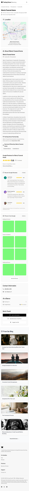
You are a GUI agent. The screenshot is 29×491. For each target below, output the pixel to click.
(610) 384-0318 (8, 289)
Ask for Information (16, 315)
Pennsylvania (13, 6)
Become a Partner (4, 466)
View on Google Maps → (7, 165)
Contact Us (3, 472)
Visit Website (8, 291)
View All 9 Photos (14, 278)
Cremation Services (5, 6)
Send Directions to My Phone (15, 318)
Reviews (2, 459)
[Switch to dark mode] (26, 2)
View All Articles (14, 438)
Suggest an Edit (15, 322)
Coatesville (20, 6)
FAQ (2, 457)
